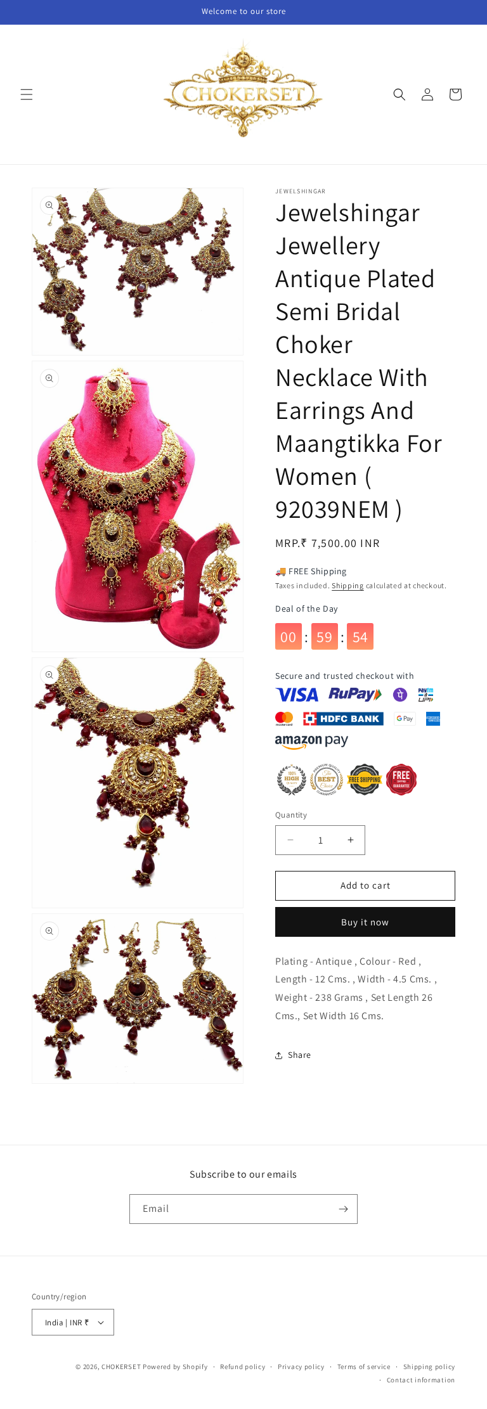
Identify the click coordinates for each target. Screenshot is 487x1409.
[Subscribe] (343, 1209)
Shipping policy (429, 1366)
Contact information (421, 1379)
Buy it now (365, 922)
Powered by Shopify (175, 1366)
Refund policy (242, 1366)
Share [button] (299, 1054)
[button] (27, 94)
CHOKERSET (121, 1366)
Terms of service (364, 1366)
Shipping (348, 585)
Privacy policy (301, 1366)
